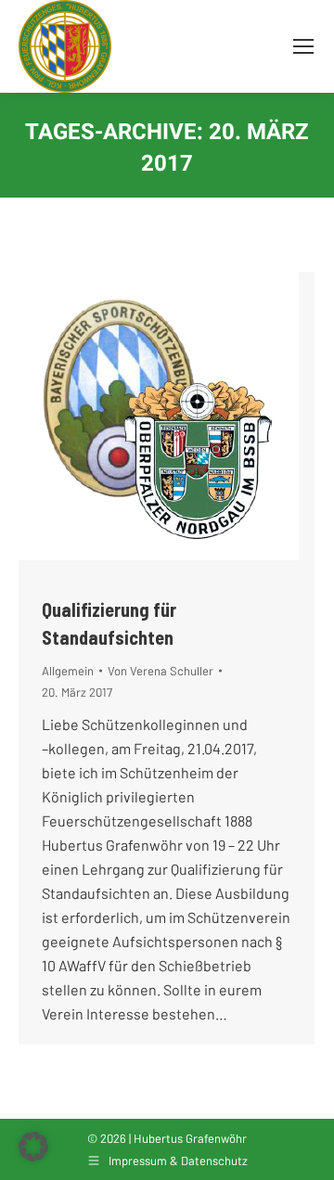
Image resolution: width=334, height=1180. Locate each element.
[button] (33, 1146)
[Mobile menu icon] (303, 46)
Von (160, 670)
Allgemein (68, 670)
